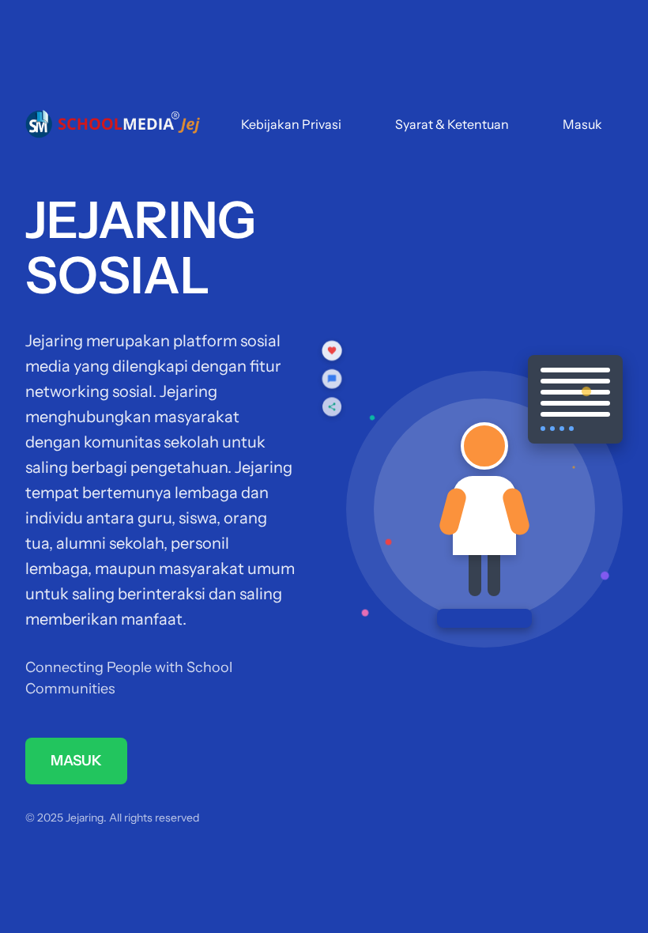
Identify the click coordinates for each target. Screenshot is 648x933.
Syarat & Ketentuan (452, 124)
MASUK (76, 760)
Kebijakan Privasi (291, 124)
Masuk (582, 124)
